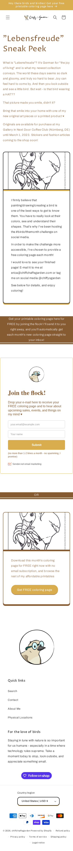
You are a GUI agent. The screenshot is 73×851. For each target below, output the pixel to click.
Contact (13, 699)
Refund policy (63, 830)
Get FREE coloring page (34, 589)
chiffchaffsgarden (21, 830)
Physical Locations (20, 717)
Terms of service (38, 837)
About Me (14, 708)
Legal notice (38, 842)
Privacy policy (17, 837)
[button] (8, 17)
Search (12, 691)
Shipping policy (59, 837)
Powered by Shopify (41, 830)
